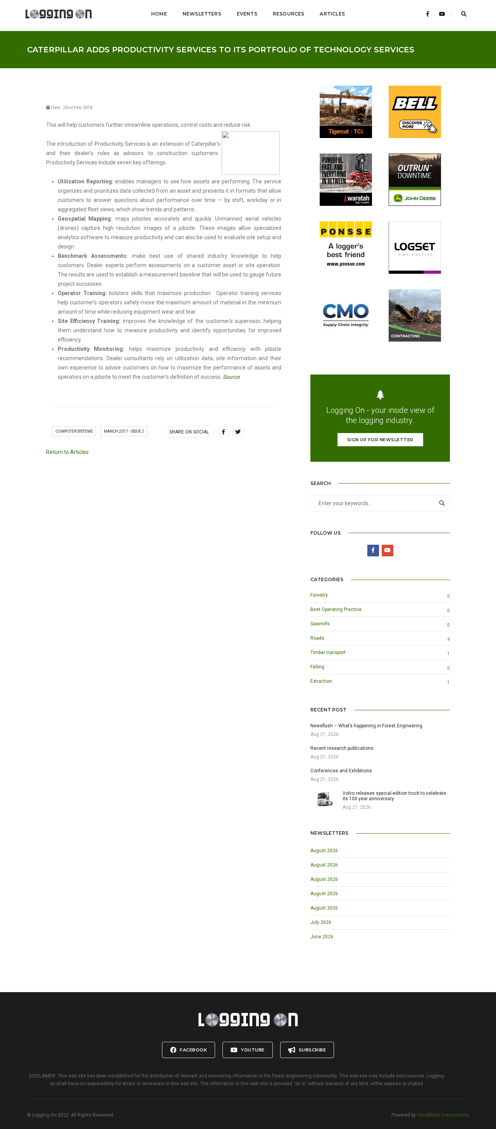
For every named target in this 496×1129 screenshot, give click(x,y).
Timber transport (328, 652)
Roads (317, 638)
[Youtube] (442, 14)
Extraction (321, 681)
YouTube (252, 1050)
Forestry (319, 595)
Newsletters (202, 14)
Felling (317, 667)
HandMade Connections (443, 1115)
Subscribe (311, 1050)
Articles (332, 14)
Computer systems (74, 431)
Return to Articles (67, 452)
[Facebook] (428, 14)
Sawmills (320, 624)
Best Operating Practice (336, 609)
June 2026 (321, 936)
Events (247, 14)
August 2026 (324, 850)
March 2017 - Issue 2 (124, 431)
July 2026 (320, 922)
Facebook (193, 1050)
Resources (289, 14)
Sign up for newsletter (380, 439)
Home (159, 14)
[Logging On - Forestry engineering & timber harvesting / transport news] (58, 14)
